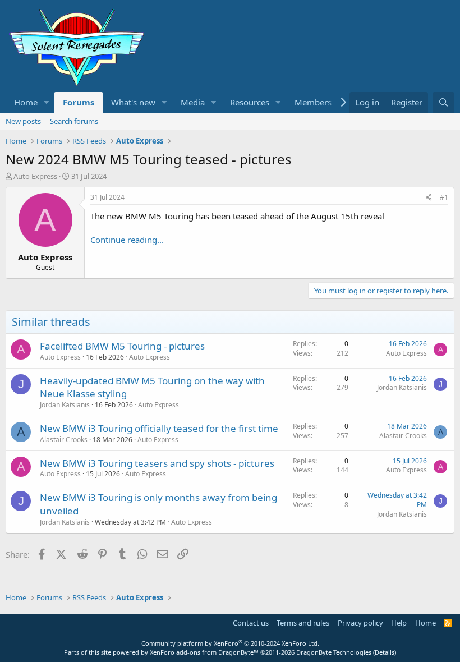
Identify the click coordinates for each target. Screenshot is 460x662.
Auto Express (149, 357)
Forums (78, 102)
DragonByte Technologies (333, 652)
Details (384, 652)
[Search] (443, 102)
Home (26, 102)
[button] (46, 102)
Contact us (251, 623)
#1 (444, 197)
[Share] (429, 197)
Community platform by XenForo (230, 643)
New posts (23, 121)
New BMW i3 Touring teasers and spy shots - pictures (157, 463)
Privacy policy (360, 623)
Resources (249, 102)
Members (313, 102)
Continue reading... (127, 239)
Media (193, 102)
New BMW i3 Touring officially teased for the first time (159, 428)
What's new (133, 102)
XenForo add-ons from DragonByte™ (204, 652)
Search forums (74, 121)
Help (399, 623)
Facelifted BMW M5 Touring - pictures (122, 345)
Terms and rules (303, 623)
